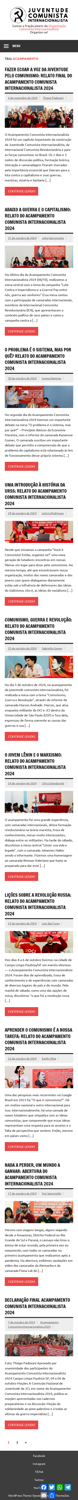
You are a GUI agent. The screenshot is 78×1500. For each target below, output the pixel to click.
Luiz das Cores (51, 923)
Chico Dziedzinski (53, 783)
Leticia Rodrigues (53, 513)
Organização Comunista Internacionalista (42, 27)
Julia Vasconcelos (53, 238)
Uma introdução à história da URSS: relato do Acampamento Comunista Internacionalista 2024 (36, 494)
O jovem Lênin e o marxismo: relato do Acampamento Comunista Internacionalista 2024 (35, 764)
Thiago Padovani (53, 98)
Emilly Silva (49, 1058)
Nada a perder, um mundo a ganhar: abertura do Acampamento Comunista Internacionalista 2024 (32, 1174)
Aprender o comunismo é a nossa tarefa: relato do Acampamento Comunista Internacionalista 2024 (38, 1039)
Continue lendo (21, 191)
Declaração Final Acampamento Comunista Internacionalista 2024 (37, 1306)
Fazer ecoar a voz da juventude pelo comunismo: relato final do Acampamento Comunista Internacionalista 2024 (38, 78)
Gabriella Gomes (52, 648)
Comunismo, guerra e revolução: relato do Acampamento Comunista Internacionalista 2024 (38, 629)
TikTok (39, 1471)
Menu (16, 46)
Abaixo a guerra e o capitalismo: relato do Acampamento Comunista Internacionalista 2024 (38, 218)
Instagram (39, 1463)
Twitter (39, 1479)
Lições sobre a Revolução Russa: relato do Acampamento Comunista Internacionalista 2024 (38, 904)
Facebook (39, 1455)
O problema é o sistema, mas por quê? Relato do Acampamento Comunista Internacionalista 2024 (38, 359)
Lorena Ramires (51, 378)
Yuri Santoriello (51, 1193)
